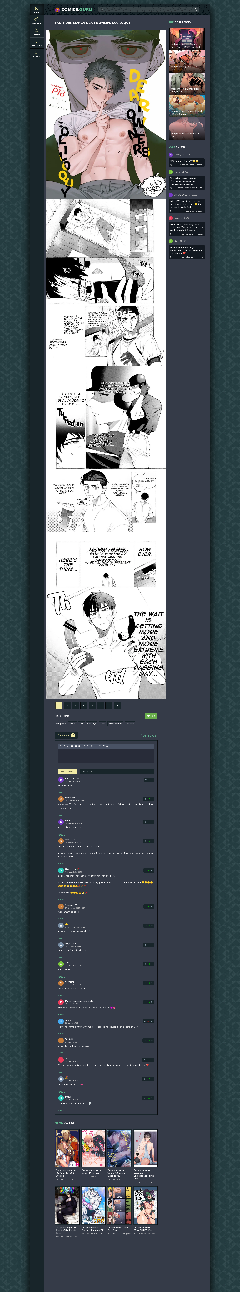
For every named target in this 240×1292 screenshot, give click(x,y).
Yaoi (81, 723)
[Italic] (64, 746)
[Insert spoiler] (103, 746)
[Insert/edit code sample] (100, 746)
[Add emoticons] (92, 746)
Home (36, 12)
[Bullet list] (84, 746)
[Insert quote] (96, 746)
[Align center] (76, 746)
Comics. (77, 9)
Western (36, 23)
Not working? (151, 735)
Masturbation (115, 723)
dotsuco (68, 715)
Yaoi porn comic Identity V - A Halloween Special (188, 257)
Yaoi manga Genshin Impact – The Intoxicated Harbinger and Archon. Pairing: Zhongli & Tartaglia (188, 188)
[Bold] (60, 746)
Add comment (68, 771)
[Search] (195, 9)
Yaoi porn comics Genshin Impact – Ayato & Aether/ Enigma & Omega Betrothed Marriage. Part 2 (188, 165)
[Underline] (68, 746)
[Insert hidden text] (107, 746)
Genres (36, 57)
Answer (61, 792)
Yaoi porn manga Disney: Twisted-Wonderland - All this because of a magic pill (188, 211)
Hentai (37, 35)
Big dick (130, 723)
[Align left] (72, 746)
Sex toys (91, 723)
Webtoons (37, 46)
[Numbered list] (87, 746)
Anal (102, 723)
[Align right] (79, 746)
